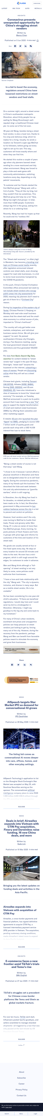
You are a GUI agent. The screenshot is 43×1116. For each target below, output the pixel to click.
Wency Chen (21, 35)
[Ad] (21, 680)
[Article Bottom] (21, 650)
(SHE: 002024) (16, 387)
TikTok (22, 1037)
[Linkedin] (25, 46)
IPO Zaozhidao (21, 716)
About (21, 1092)
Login (35, 1114)
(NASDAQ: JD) (9, 390)
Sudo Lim (22, 844)
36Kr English (21, 975)
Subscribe (21, 1098)
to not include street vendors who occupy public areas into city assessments (21, 291)
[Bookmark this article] (37, 41)
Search (7, 1114)
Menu (21, 1114)
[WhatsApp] (30, 46)
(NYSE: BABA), (27, 384)
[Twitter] (20, 46)
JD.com (15, 419)
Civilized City (27, 299)
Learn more (8, 1107)
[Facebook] (15, 46)
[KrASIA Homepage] (21, 3)
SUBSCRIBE (37, 3)
